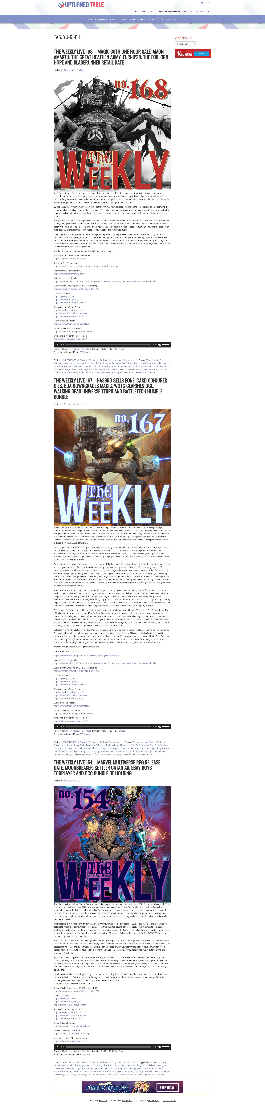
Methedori (66, 1071)
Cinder (113, 1065)
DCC (119, 1065)
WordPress (127, 1100)
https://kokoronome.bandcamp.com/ (70, 1041)
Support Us (187, 11)
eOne (123, 748)
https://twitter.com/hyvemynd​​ (67, 1001)
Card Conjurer (161, 745)
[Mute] (159, 344)
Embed (122, 349)
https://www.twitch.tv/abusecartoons (70, 1015)
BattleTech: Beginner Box (142, 745)
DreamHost (153, 1100)
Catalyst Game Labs (63, 748)
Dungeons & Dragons (110, 748)
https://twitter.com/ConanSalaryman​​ (70, 1004)
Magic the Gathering (127, 1068)
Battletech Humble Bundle (118, 745)
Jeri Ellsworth (111, 1068)
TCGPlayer (139, 1071)
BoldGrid (103, 1100)
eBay (74, 1068)
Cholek (106, 1065)
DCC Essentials (129, 1065)
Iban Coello (99, 1068)
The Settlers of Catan (97, 1074)
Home (137, 11)
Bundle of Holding (75, 1065)
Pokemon (107, 1071)
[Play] (57, 344)
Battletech (100, 745)
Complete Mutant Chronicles (169, 11)
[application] (112, 344)
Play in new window (71, 349)
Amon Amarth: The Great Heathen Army (103, 363)
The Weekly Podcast (98, 360)
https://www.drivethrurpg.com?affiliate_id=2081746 (76, 991)
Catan (86, 1065)
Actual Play (114, 19)
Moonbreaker (96, 1071)
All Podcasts (82, 360)
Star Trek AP (199, 11)
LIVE (208, 11)
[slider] (165, 344)
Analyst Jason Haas (70, 745)
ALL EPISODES (69, 360)
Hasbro (165, 748)
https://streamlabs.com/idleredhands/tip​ (71, 1033)
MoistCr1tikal (163, 366)
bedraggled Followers (147, 363)
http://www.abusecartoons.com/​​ (68, 1012)
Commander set (91, 748)
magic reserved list (147, 366)
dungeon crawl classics (147, 1065)
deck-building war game (109, 366)
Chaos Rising (96, 1065)
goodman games (85, 1068)
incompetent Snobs (129, 366)
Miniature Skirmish (80, 1071)
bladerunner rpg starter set (86, 366)
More (87, 352)
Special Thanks (169, 1100)
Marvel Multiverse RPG (147, 1068)
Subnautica (128, 1071)
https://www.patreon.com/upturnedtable (72, 1026)
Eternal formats (134, 748)
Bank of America (129, 363)
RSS (81, 352)
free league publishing (151, 748)
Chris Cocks (78, 748)
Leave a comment (156, 1074)
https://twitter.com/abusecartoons (69, 1018)
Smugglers (117, 1071)
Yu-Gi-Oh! (139, 1074)
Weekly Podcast (147, 11)
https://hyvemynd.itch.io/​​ (65, 998)
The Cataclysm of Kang (76, 1074)
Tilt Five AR (113, 1074)
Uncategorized (114, 360)
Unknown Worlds (126, 1074)
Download (86, 349)
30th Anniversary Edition (142, 742)
